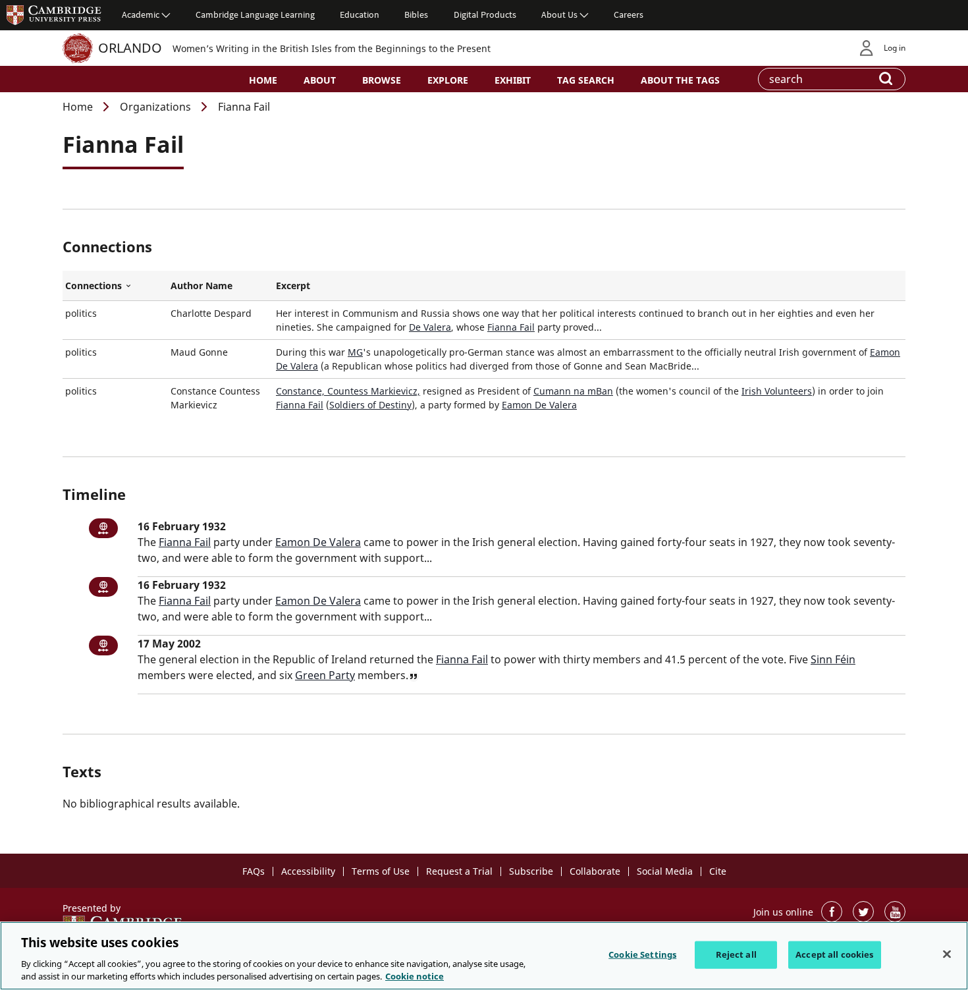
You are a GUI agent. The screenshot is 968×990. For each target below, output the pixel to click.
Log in (894, 47)
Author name (201, 285)
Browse (381, 80)
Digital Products (485, 14)
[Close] (946, 954)
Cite (717, 871)
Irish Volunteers (776, 391)
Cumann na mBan (573, 391)
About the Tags (680, 80)
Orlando (130, 48)
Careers (628, 14)
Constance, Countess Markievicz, (348, 391)
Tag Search (585, 80)
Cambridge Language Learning (255, 14)
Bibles (416, 14)
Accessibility (308, 871)
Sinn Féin (833, 659)
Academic (140, 14)
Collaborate (595, 871)
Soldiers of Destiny (370, 405)
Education (359, 14)
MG (355, 352)
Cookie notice (414, 976)
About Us (559, 14)
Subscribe (531, 871)
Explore (447, 80)
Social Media (665, 871)
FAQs (253, 871)
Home (263, 80)
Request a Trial (459, 871)
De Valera (430, 327)
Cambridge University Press (54, 14)
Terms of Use (381, 871)
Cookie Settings (642, 954)
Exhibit (513, 80)
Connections (115, 285)
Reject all (736, 954)
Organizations (155, 106)
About (320, 80)
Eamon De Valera (539, 405)
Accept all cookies (834, 954)
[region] (484, 955)
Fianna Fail (511, 327)
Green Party (325, 675)
